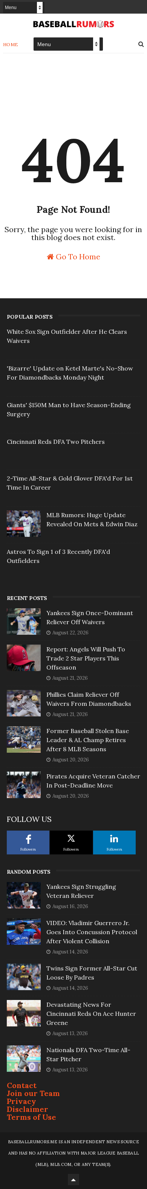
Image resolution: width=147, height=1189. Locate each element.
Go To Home (77, 256)
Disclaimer (27, 1109)
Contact (22, 1085)
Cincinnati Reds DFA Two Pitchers (56, 441)
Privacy (21, 1101)
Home (10, 44)
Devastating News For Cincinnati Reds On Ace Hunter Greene (91, 1013)
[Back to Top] (73, 1179)
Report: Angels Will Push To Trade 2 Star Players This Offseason (85, 658)
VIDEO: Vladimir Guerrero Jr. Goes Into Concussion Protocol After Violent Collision (91, 932)
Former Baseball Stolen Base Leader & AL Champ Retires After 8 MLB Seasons (87, 740)
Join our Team (33, 1093)
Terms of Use (31, 1117)
